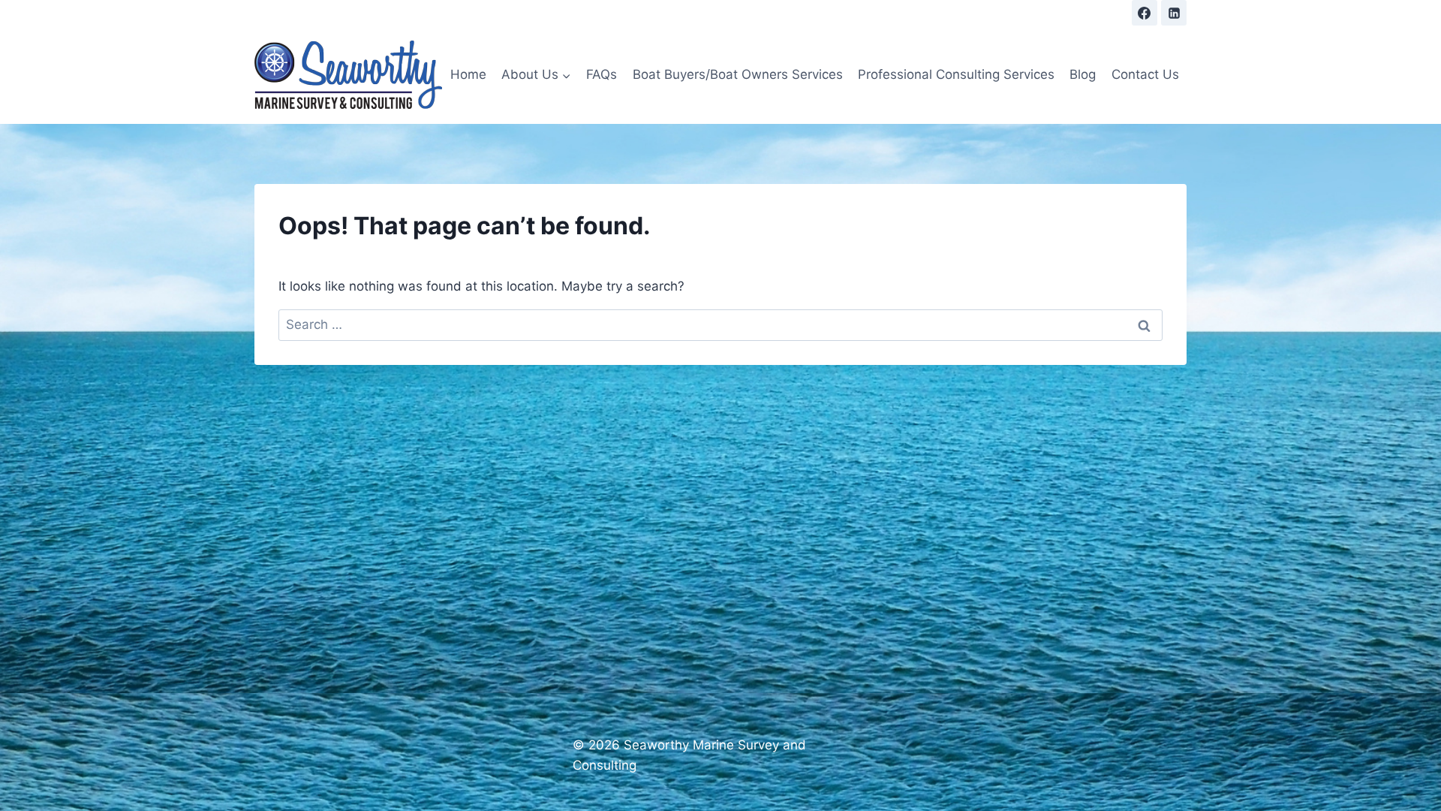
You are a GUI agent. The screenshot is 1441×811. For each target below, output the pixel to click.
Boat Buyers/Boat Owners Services (738, 74)
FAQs (601, 74)
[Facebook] (1144, 13)
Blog (1082, 74)
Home (468, 74)
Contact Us (1145, 74)
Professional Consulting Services (956, 74)
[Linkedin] (1174, 13)
